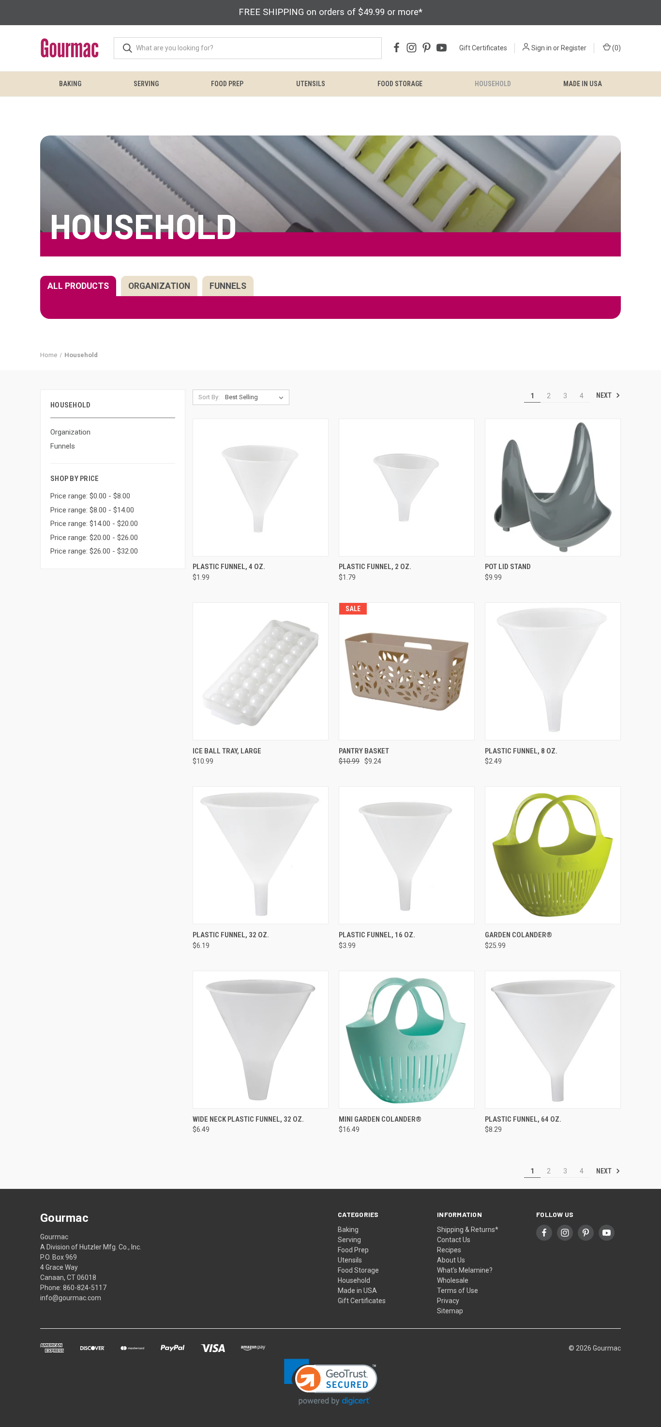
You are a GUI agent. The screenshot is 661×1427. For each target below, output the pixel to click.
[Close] (427, 522)
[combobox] (279, 773)
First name (272, 693)
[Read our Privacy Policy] (399, 823)
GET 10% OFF (330, 872)
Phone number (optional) (294, 750)
